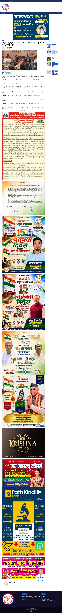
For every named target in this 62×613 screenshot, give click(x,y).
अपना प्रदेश (12, 12)
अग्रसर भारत (32, 608)
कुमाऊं (53, 71)
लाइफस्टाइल (21, 12)
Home (7, 12)
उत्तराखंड (3, 40)
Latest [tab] (50, 41)
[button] (57, 12)
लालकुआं (53, 72)
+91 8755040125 (46, 599)
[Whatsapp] (10, 73)
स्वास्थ (25, 12)
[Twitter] (6, 73)
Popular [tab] (56, 41)
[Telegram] (8, 73)
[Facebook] (3, 73)
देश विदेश (16, 12)
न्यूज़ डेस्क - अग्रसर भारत (9, 47)
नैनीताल (57, 71)
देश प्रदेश (55, 71)
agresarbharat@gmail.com (47, 600)
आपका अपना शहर (54, 70)
